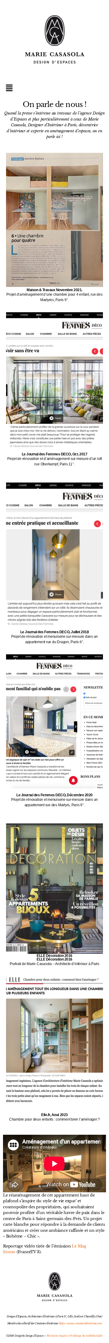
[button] (54, 88)
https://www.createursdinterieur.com (80, 1323)
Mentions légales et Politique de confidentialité (75, 1335)
